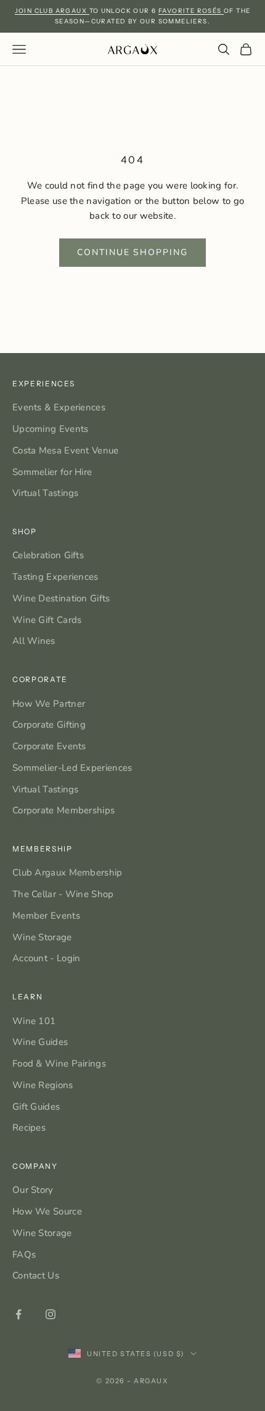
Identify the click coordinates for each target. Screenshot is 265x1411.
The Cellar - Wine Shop (63, 894)
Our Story (33, 1190)
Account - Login (46, 958)
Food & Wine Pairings (59, 1063)
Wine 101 (33, 1021)
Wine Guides (40, 1042)
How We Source (47, 1211)
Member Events (46, 915)
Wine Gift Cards (47, 620)
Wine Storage (42, 937)
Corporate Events (49, 746)
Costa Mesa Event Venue (65, 450)
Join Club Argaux (52, 11)
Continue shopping (132, 252)
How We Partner (48, 703)
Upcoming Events (50, 429)
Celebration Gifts (48, 555)
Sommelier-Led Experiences (72, 768)
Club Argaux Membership (67, 872)
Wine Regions (42, 1085)
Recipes (29, 1127)
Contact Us (35, 1275)
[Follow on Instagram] (50, 1314)
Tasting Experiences (55, 577)
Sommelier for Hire (52, 472)
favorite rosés (191, 11)
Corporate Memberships (63, 810)
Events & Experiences (58, 407)
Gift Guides (36, 1106)
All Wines (33, 641)
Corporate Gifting (49, 724)
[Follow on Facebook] (18, 1314)
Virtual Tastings (45, 493)
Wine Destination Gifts (61, 598)
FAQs (24, 1254)
